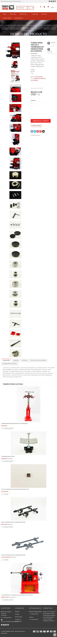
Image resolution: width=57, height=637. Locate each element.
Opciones (6, 494)
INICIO (1, 25)
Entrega (24, 360)
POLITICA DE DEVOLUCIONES (38, 360)
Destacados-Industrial (31, 25)
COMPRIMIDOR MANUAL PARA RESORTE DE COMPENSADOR (14, 423)
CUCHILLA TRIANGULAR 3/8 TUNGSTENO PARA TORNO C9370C (15, 489)
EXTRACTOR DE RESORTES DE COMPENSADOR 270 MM (13, 522)
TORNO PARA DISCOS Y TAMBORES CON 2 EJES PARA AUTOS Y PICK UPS (17, 595)
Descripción (6, 360)
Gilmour (31, 617)
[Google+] (53, 1)
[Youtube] (55, 1)
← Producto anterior (35, 135)
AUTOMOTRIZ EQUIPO (10, 25)
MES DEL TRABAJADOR (35, 611)
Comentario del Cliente (10, 363)
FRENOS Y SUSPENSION (44, 25)
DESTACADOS (21, 25)
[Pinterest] (51, 1)
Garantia (16, 360)
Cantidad (33, 100)
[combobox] (30, 7)
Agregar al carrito (8, 428)
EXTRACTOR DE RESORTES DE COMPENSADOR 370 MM (13, 555)
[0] (32, 131)
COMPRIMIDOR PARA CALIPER (7, 456)
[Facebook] (49, 1)
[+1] (40, 131)
